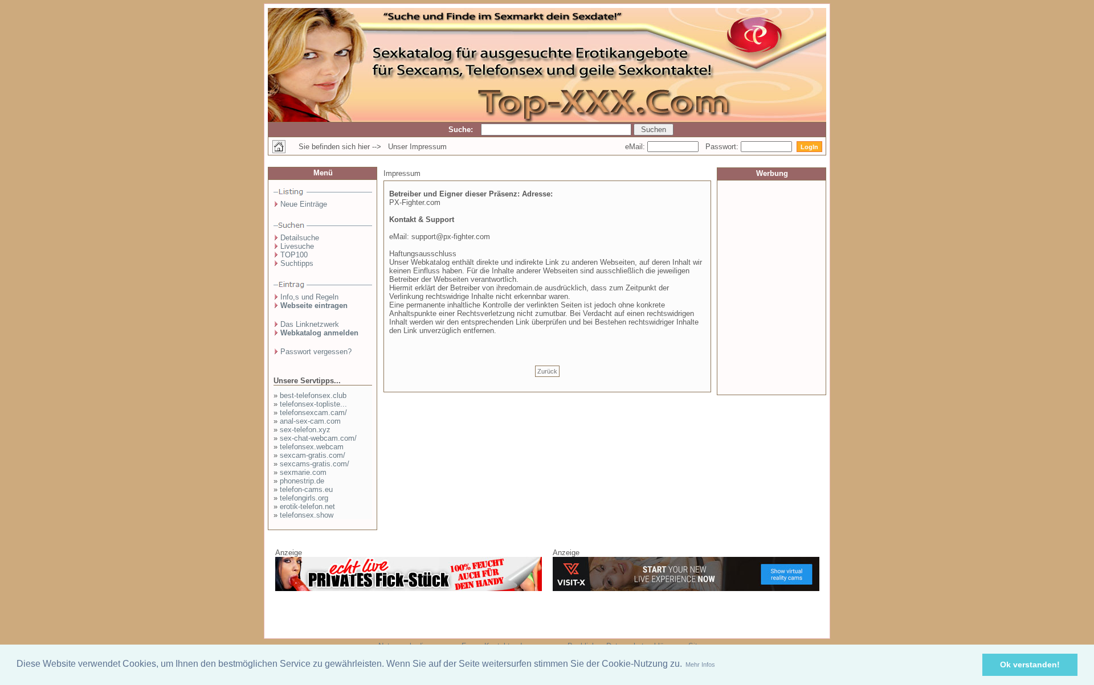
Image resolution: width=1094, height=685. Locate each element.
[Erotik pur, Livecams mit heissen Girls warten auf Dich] (408, 588)
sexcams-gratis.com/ (314, 464)
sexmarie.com (303, 472)
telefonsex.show (306, 515)
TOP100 (294, 255)
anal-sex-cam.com (310, 421)
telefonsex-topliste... (313, 404)
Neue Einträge (303, 204)
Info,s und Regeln (309, 297)
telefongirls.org (304, 498)
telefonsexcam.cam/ (313, 412)
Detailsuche (299, 237)
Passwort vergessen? (316, 351)
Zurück (547, 371)
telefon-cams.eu (306, 489)
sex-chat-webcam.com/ (318, 438)
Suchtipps (296, 263)
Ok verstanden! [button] (1030, 664)
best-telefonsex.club (313, 395)
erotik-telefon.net (307, 506)
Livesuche (297, 246)
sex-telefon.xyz (305, 429)
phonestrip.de (302, 481)
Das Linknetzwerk (309, 324)
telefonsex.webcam (312, 446)
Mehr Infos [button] (700, 664)
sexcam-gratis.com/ (312, 455)
